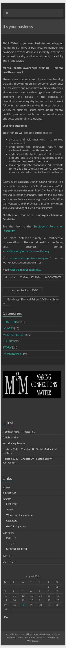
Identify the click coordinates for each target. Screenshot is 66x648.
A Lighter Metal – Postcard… (19, 431)
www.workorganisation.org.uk (29, 258)
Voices (10, 509)
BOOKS (7, 499)
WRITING (8, 533)
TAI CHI (10, 543)
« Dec (6, 617)
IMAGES (8, 328)
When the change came (19, 515)
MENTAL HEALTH (14, 334)
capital (12, 277)
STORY (7, 347)
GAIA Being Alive (16, 526)
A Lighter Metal (11, 437)
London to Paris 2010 (22, 290)
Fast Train (11, 503)
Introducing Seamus (14, 443)
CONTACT (9, 561)
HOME (6, 487)
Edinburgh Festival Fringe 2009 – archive (30, 301)
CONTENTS (54, 277)
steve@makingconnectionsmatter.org (26, 251)
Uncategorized (12, 353)
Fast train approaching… (25, 269)
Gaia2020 (11, 520)
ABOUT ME (9, 493)
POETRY (8, 341)
